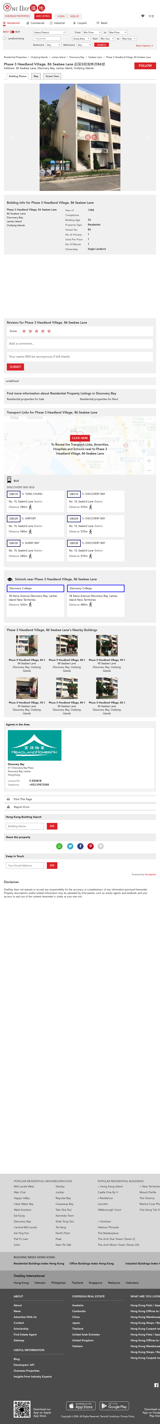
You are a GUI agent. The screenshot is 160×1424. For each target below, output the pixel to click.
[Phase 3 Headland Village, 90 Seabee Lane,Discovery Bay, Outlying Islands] (107, 645)
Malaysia (114, 1283)
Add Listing (43, 16)
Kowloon (104, 1221)
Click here (80, 438)
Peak (58, 1239)
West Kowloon (22, 1210)
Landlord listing (16, 38)
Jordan (60, 1192)
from (95, 38)
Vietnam (40, 1283)
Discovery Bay (22, 1221)
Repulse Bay (63, 1198)
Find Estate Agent (25, 1334)
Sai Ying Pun (21, 1233)
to (105, 32)
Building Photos (17, 76)
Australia (78, 1305)
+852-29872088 (39, 785)
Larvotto (103, 1204)
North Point (63, 1233)
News (17, 1311)
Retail (104, 23)
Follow (145, 66)
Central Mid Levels (25, 1227)
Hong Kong (21, 1283)
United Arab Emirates (86, 1334)
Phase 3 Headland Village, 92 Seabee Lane (34, 702)
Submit (15, 367)
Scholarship (21, 1329)
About (18, 1305)
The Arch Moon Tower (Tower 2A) (118, 1245)
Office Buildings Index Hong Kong (91, 1263)
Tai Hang (61, 1227)
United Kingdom (82, 1340)
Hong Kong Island (110, 1186)
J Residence (105, 1198)
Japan (76, 1323)
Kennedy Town (65, 1216)
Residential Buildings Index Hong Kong (39, 1263)
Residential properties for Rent (99, 399)
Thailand (77, 1283)
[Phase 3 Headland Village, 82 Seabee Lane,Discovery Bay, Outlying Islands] (107, 688)
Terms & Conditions (109, 1416)
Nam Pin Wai (63, 1245)
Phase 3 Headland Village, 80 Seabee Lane (74, 702)
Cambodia (79, 1311)
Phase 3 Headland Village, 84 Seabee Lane (34, 660)
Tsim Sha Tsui (63, 1210)
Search (101, 45)
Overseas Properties (17, 16)
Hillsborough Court (109, 1210)
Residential (13, 23)
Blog (17, 1359)
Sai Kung (19, 1216)
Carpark (82, 23)
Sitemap (19, 1340)
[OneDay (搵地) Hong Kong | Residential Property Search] (24, 7)
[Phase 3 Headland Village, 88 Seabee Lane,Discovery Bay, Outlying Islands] (67, 645)
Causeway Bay (64, 1204)
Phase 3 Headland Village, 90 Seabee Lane (114, 660)
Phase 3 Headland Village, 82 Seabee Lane (114, 702)
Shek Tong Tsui (65, 1221)
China (76, 1317)
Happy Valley (22, 1198)
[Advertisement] (80, 286)
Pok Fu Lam (21, 1239)
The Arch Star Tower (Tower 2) (116, 1239)
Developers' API (24, 1365)
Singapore (95, 1283)
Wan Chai (19, 1192)
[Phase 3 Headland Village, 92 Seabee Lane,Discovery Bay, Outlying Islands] (27, 688)
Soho (17, 1245)
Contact (19, 1323)
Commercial (37, 23)
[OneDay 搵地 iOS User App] (81, 1405)
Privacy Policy (127, 1416)
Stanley (60, 1186)
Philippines (58, 1283)
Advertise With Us (25, 1317)
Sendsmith (150, 874)
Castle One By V (108, 1192)
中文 (151, 16)
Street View (52, 76)
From (78, 32)
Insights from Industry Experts (33, 1376)
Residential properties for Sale (25, 399)
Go (52, 826)
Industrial (59, 23)
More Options (143, 45)
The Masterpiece (108, 1233)
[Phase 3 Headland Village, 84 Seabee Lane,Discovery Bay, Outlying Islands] (27, 645)
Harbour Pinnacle (108, 1227)
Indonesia (132, 1283)
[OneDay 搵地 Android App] (114, 1405)
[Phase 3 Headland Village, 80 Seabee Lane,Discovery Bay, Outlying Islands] (67, 688)
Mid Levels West (24, 1186)
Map (36, 76)
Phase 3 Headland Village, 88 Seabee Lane (74, 660)
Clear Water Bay (24, 1204)
